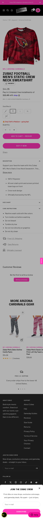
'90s (3, 515)
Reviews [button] (41, 261)
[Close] (39, 488)
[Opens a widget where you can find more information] (34, 515)
